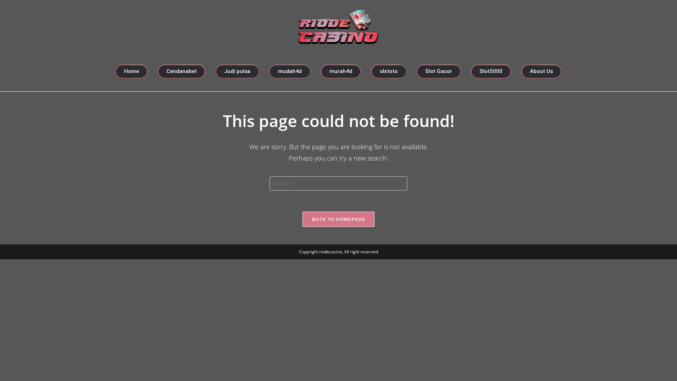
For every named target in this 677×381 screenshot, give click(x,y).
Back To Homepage (338, 219)
